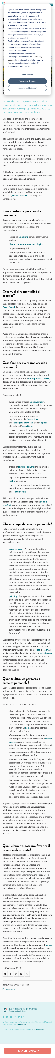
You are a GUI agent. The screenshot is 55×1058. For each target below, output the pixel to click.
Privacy (41, 1029)
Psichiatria (10, 989)
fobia (28, 727)
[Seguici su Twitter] (7, 1016)
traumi (45, 649)
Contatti (33, 1029)
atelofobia (20, 491)
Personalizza (27, 74)
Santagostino (21, 1024)
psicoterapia (46, 653)
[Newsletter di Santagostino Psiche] (22, 1016)
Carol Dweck (9, 307)
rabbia (12, 481)
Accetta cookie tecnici (27, 88)
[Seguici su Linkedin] (19, 1016)
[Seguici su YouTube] (11, 1016)
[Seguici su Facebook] (3, 1016)
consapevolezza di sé (39, 378)
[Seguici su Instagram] (15, 1016)
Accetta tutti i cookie (27, 81)
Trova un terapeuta (27, 1051)
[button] (51, 4)
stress (49, 945)
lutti (38, 649)
